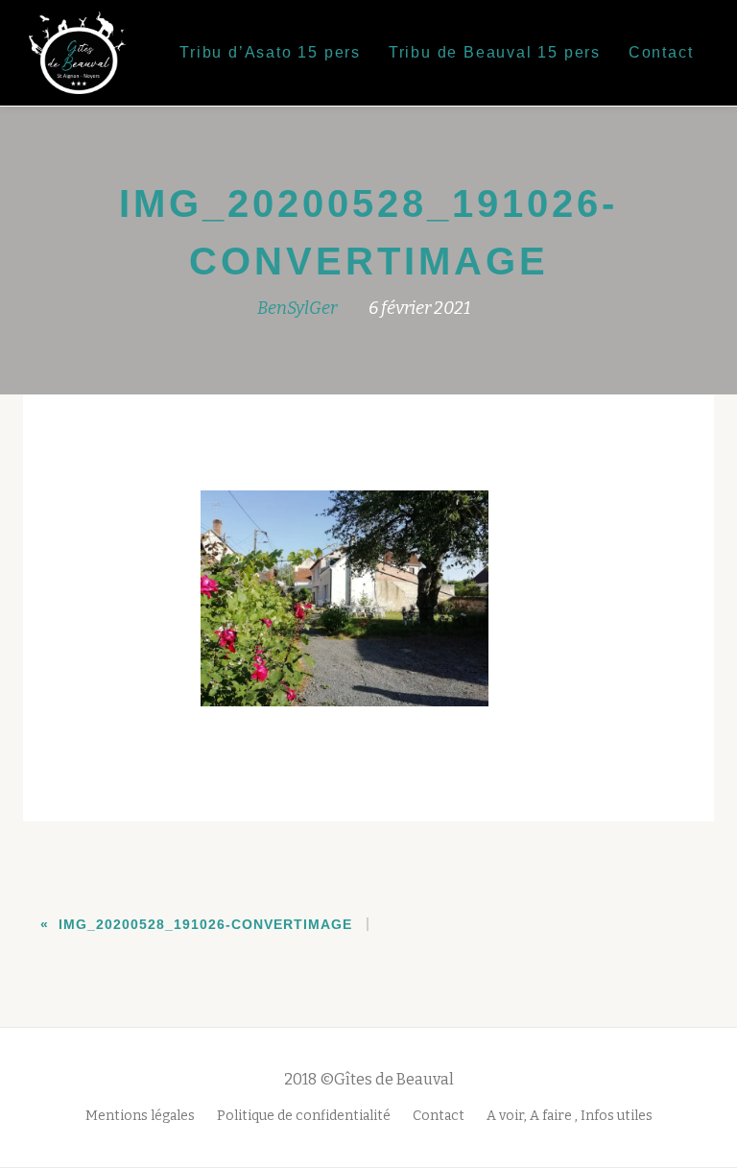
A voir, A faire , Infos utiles (570, 1116)
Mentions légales (140, 1116)
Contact (661, 52)
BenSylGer (297, 308)
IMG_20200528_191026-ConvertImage (205, 924)
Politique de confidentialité (304, 1116)
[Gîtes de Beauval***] (84, 53)
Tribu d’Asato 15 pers (270, 52)
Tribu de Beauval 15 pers (495, 52)
